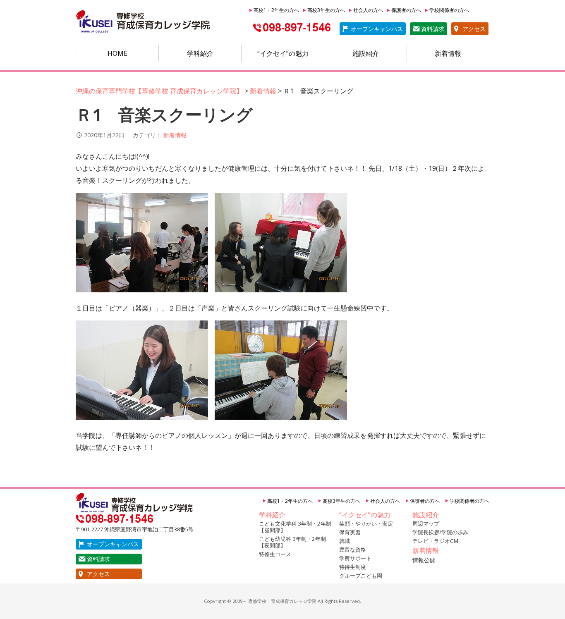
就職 (344, 541)
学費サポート (355, 558)
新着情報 (448, 53)
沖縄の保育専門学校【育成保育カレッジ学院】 (143, 21)
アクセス (474, 29)
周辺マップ (425, 523)
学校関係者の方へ (449, 10)
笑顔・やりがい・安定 (366, 523)
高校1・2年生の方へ (276, 10)
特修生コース (275, 554)
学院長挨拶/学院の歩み (440, 532)
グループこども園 (360, 575)
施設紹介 (365, 53)
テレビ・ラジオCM (435, 541)
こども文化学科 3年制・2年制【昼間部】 (295, 527)
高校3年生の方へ (326, 10)
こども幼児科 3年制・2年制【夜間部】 (292, 542)
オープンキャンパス (377, 29)
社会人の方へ (368, 10)
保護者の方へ (406, 10)
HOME (117, 53)
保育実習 (350, 532)
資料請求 (432, 29)
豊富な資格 (352, 549)
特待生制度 (352, 567)
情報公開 (424, 560)
